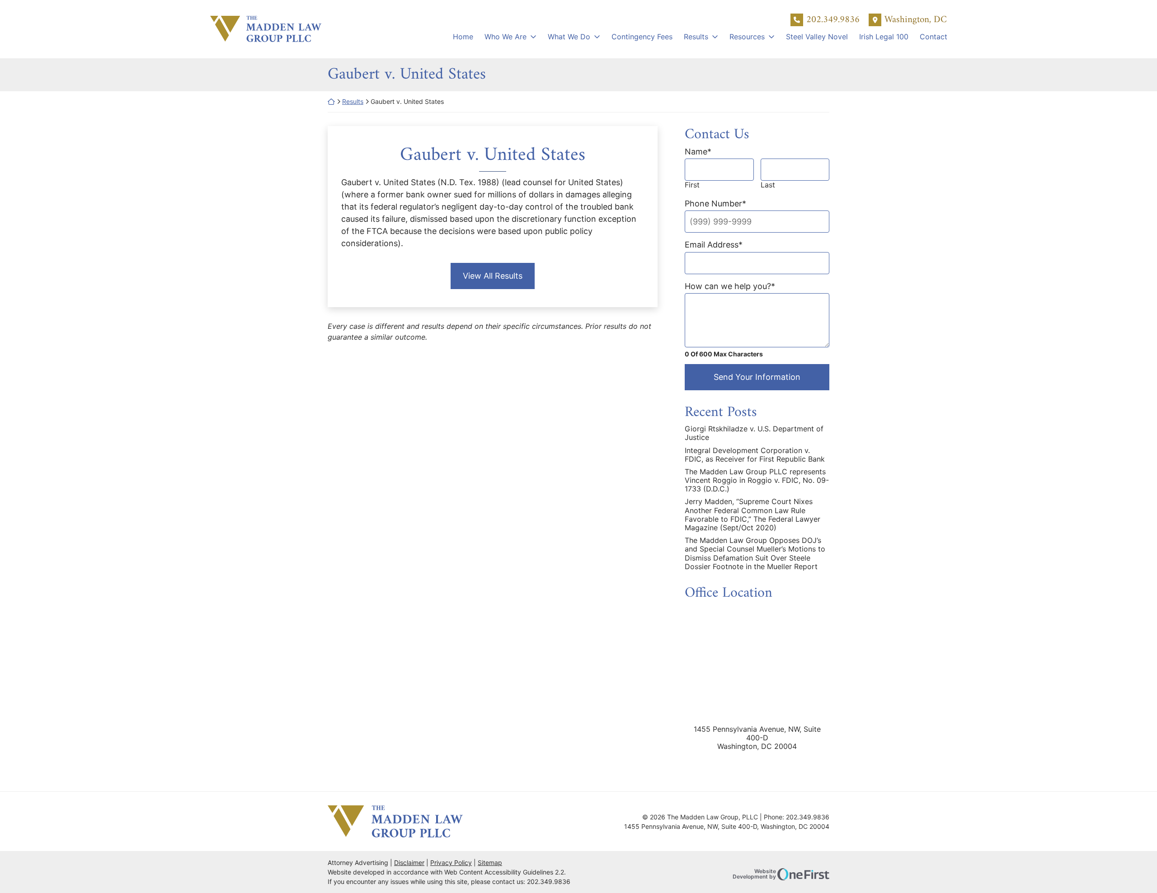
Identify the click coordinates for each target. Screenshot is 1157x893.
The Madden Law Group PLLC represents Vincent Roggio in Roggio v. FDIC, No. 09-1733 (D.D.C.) (757, 480)
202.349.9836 (833, 20)
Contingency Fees (642, 36)
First (692, 185)
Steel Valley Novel (817, 36)
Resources (747, 36)
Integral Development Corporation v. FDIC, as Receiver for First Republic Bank (755, 454)
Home (463, 36)
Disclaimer (409, 862)
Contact (933, 36)
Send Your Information (757, 377)
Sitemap (490, 862)
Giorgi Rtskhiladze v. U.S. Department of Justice (754, 433)
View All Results (492, 276)
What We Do (569, 36)
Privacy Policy (451, 862)
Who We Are (505, 36)
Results (696, 36)
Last (768, 185)
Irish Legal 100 (883, 36)
